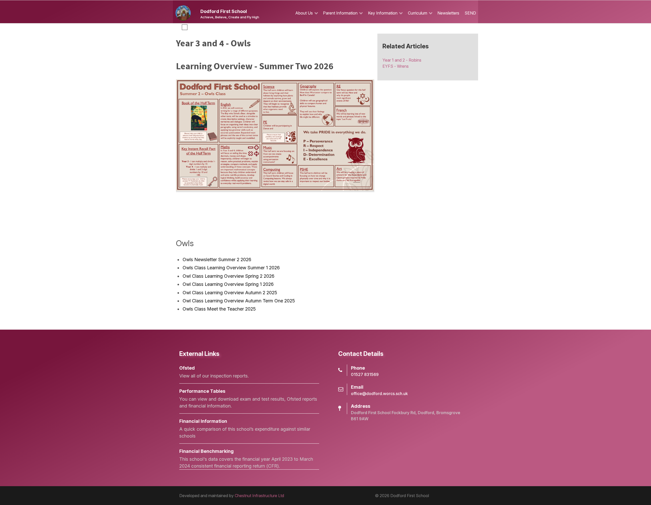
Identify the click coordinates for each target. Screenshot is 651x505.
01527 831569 (365, 374)
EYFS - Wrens (395, 66)
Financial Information (203, 421)
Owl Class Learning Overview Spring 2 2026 (228, 276)
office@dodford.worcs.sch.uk (379, 393)
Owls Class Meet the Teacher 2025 (219, 309)
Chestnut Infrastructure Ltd (259, 495)
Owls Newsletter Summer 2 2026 (217, 259)
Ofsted (187, 368)
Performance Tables (202, 391)
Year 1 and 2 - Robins (401, 60)
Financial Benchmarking (206, 451)
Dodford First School (223, 11)
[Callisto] (183, 12)
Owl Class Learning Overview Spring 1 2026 (228, 284)
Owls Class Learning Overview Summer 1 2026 (231, 267)
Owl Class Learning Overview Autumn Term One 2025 (239, 300)
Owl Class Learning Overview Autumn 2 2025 (230, 292)
